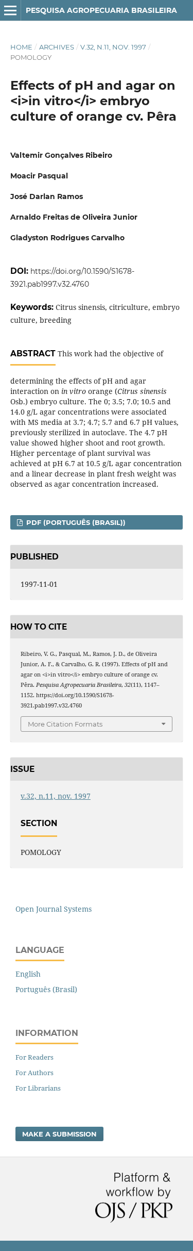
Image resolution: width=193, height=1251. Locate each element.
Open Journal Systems (53, 909)
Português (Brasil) (46, 989)
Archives (56, 47)
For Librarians (38, 1088)
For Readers (34, 1057)
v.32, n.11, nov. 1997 (113, 47)
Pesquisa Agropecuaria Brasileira (101, 10)
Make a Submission (59, 1134)
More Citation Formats (65, 724)
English (28, 974)
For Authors (34, 1072)
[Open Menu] (10, 10)
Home (21, 47)
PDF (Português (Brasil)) (75, 522)
